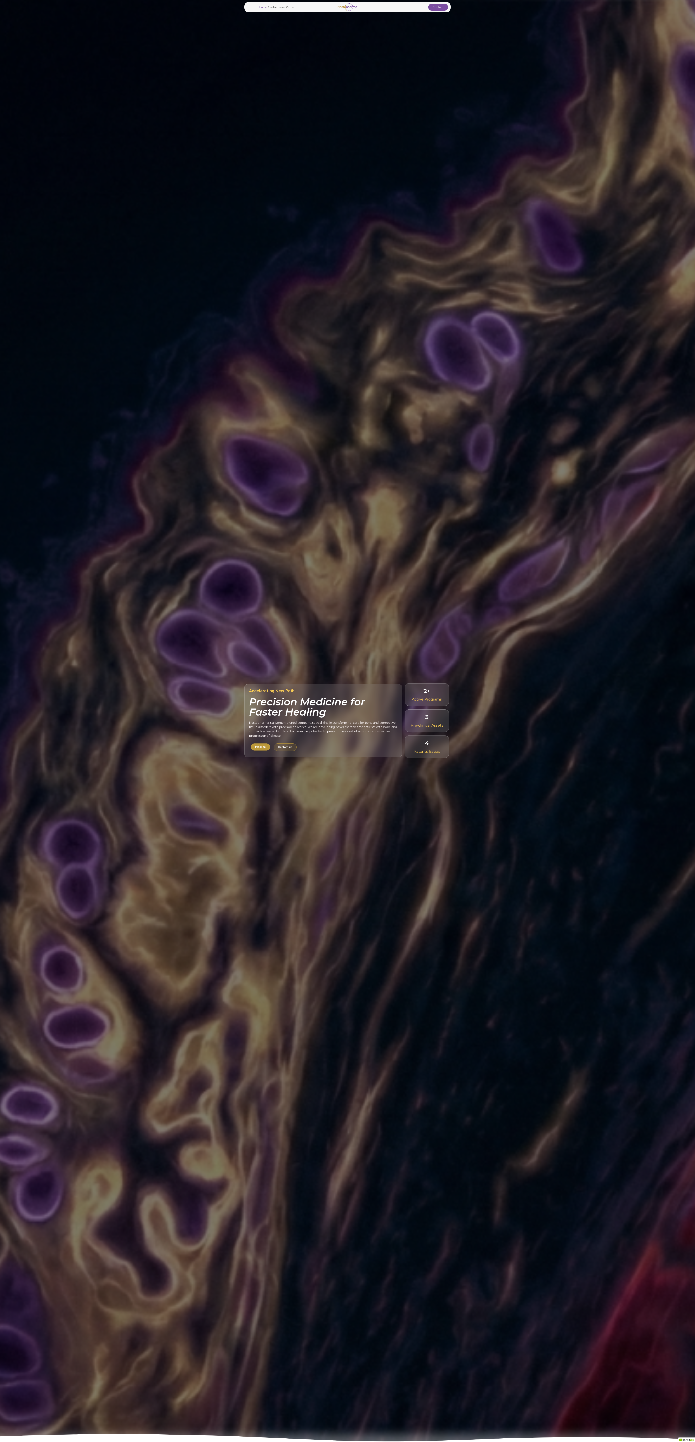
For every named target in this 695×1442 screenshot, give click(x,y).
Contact (291, 7)
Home (263, 7)
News (282, 7)
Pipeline (272, 7)
